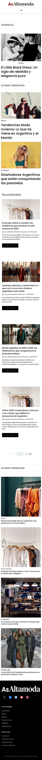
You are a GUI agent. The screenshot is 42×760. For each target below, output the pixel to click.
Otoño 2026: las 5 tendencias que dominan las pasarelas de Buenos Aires (20, 673)
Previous (13, 454)
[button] (21, 10)
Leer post (9, 245)
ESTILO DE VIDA (7, 720)
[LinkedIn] (16, 697)
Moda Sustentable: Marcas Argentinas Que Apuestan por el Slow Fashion (19, 522)
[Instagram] (27, 697)
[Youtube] (21, 697)
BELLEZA (4, 717)
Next (30, 454)
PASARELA (5, 723)
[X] (4, 697)
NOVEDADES (6, 711)
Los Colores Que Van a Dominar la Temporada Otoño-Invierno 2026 (20, 623)
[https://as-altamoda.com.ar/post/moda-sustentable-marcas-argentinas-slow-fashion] (21, 497)
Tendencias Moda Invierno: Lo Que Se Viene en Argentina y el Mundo (19, 131)
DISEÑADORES (6, 726)
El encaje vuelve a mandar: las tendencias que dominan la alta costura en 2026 (18, 225)
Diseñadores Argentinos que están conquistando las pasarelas (21, 178)
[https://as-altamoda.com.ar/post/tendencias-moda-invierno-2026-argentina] (21, 105)
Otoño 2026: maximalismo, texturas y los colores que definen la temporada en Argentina (20, 413)
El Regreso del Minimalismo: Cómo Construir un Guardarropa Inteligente (20, 572)
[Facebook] (10, 697)
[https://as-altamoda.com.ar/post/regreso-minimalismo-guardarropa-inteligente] (21, 547)
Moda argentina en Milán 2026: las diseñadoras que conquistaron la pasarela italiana (19, 350)
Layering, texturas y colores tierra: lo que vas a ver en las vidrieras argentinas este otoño (20, 288)
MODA (4, 714)
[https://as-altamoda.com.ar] (21, 4)
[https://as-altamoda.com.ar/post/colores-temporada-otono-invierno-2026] (21, 598)
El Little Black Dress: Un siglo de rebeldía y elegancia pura (19, 71)
